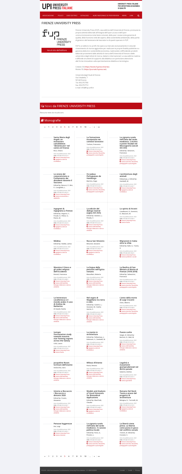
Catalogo (84, 15)
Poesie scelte (126, 332)
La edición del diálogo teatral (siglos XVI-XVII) (94, 210)
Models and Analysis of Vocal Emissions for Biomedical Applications (96, 394)
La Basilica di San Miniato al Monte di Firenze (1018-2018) (129, 269)
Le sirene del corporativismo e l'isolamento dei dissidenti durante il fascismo (63, 178)
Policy (60, 15)
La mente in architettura (92, 333)
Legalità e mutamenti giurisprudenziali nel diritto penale (129, 365)
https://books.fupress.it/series (97, 67)
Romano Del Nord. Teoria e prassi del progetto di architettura (128, 394)
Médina (57, 241)
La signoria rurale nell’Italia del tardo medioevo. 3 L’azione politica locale (96, 426)
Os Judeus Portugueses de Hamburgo (94, 176)
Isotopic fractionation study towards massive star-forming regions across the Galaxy (63, 336)
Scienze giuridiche (126, 380)
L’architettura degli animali (128, 175)
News (124, 15)
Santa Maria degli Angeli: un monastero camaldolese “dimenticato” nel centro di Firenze (62, 142)
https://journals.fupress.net (95, 69)
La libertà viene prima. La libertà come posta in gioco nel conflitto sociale (129, 426)
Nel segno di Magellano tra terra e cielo (96, 299)
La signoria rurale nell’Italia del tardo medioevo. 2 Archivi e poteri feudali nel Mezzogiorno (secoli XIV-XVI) (129, 142)
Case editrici (71, 15)
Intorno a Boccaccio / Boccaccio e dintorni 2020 (63, 393)
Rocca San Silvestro (95, 241)
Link (131, 15)
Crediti (130, 470)
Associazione (48, 15)
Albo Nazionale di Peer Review (106, 15)
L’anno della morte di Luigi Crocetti (128, 298)
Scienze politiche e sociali (128, 257)
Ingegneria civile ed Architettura (60, 160)
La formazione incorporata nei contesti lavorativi (95, 139)
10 (85, 127)
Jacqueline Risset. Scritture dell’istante (63, 363)
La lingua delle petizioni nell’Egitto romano (95, 269)
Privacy (137, 470)
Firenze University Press (62, 157)
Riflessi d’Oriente (94, 362)
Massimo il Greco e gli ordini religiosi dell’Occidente (62, 269)
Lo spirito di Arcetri (128, 208)
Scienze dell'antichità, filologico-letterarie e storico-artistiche (95, 228)
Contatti (122, 470)
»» (99, 127)
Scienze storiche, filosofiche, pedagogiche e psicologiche (96, 154)
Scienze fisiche (125, 222)
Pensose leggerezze (63, 423)
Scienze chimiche (60, 435)
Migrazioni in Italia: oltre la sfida (128, 242)
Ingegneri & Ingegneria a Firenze (63, 209)
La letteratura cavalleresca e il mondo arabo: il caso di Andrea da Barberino (63, 301)
